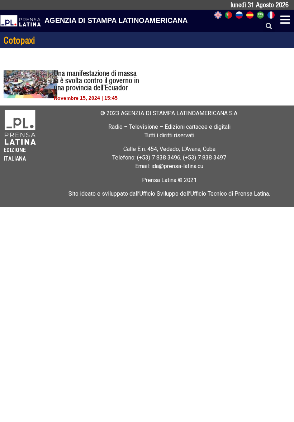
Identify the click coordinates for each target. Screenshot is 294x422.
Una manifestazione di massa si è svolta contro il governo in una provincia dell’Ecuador (96, 80)
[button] (269, 26)
